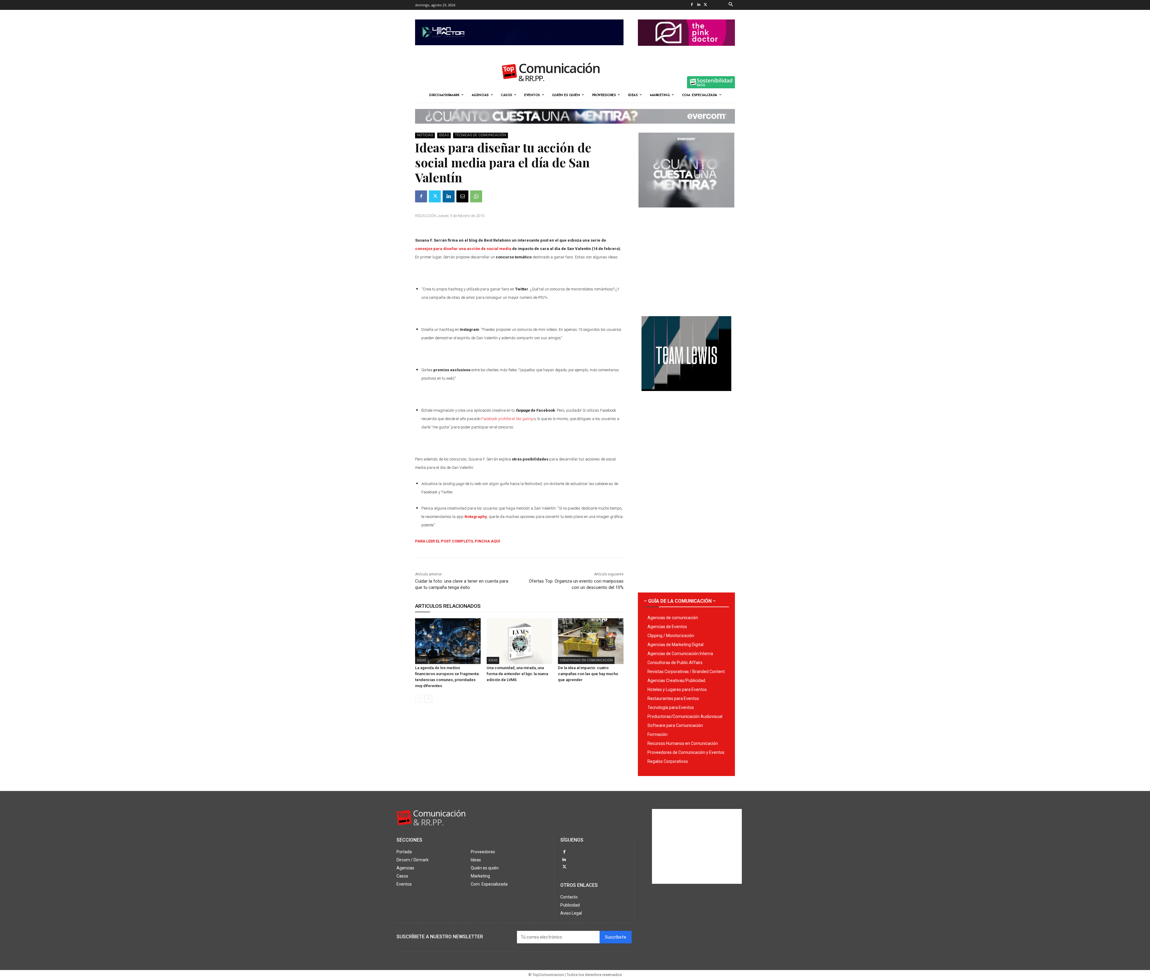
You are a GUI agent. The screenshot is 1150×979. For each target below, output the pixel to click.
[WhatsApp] (476, 196)
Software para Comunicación (675, 725)
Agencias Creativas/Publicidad (676, 680)
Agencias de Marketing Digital (675, 644)
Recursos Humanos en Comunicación (682, 743)
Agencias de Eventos (667, 626)
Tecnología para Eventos (670, 707)
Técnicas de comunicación (480, 135)
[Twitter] (705, 4)
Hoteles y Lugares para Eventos (677, 689)
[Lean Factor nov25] (519, 50)
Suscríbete (615, 937)
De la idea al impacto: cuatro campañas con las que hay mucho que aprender (588, 674)
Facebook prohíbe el (507, 418)
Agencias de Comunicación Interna (680, 653)
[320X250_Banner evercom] (686, 212)
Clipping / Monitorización (670, 635)
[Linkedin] (698, 4)
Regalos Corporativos (667, 761)
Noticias (425, 135)
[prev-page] (419, 699)
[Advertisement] (686, 259)
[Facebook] (691, 4)
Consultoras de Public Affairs (675, 662)
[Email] (462, 196)
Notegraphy (475, 516)
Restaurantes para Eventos (673, 698)
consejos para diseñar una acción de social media (463, 248)
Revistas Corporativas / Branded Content (686, 671)
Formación (657, 734)
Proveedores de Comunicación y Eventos (685, 752)
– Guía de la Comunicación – (680, 601)
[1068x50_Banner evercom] (575, 128)
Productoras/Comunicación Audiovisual (684, 716)
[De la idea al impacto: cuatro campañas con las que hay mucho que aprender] (591, 641)
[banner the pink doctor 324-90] (686, 50)
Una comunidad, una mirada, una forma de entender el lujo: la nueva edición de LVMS (517, 674)
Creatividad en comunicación (586, 660)
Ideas (444, 135)
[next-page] (428, 699)
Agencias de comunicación (672, 617)
